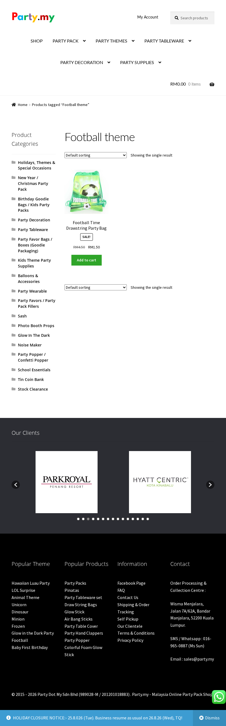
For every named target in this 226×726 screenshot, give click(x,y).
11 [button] (128, 519)
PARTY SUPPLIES (137, 62)
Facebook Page (131, 583)
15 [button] (147, 519)
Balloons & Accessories (29, 278)
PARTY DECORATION (81, 62)
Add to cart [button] (86, 260)
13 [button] (137, 519)
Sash (22, 316)
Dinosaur (20, 611)
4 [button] (93, 519)
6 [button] (103, 519)
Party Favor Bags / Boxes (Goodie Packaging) (35, 245)
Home (23, 104)
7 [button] (108, 519)
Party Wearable (32, 291)
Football (20, 640)
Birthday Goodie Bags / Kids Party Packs (34, 204)
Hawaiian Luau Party (31, 583)
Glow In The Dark (34, 335)
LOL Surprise (23, 590)
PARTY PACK (66, 41)
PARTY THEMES (111, 41)
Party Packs (75, 583)
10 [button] (123, 519)
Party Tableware (33, 229)
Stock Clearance (33, 389)
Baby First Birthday (30, 647)
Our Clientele (129, 626)
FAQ (121, 590)
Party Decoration (34, 219)
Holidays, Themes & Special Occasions (36, 165)
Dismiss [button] (212, 717)
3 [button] (88, 519)
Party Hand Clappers (83, 633)
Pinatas (71, 590)
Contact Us (127, 597)
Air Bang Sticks (78, 619)
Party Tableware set (83, 597)
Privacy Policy (130, 640)
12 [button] (132, 519)
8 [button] (113, 519)
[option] (66, 482)
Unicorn (19, 604)
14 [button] (142, 519)
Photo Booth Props (36, 325)
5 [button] (98, 519)
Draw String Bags (80, 604)
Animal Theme (25, 597)
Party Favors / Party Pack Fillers (36, 303)
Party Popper (77, 640)
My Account (147, 17)
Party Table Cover (81, 626)
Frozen (18, 626)
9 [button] (118, 519)
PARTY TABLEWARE (164, 41)
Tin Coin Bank (31, 379)
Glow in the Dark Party (33, 633)
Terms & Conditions (136, 633)
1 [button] (78, 519)
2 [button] (83, 519)
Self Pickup (127, 619)
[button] (16, 485)
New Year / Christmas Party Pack (33, 183)
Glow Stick (74, 611)
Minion (18, 619)
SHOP (37, 41)
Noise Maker (30, 345)
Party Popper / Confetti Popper (33, 357)
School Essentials (34, 369)
